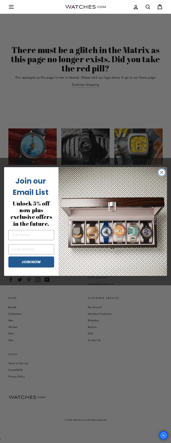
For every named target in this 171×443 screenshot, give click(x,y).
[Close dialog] (161, 172)
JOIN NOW (31, 261)
